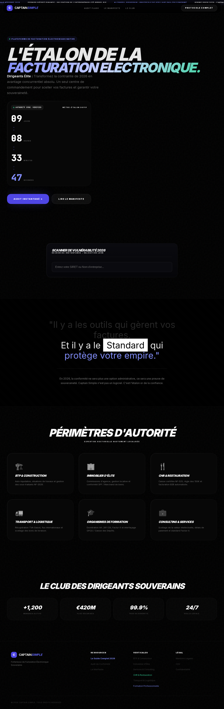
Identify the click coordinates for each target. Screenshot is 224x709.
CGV (178, 664)
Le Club (130, 8)
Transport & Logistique (144, 680)
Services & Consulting (143, 669)
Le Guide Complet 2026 (103, 658)
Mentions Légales (184, 658)
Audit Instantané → (28, 199)
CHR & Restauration (142, 675)
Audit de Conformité (100, 664)
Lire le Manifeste (71, 199)
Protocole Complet (199, 8)
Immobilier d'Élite (141, 664)
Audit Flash (91, 8)
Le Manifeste (112, 8)
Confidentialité (183, 669)
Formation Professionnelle (146, 686)
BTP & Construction (142, 658)
